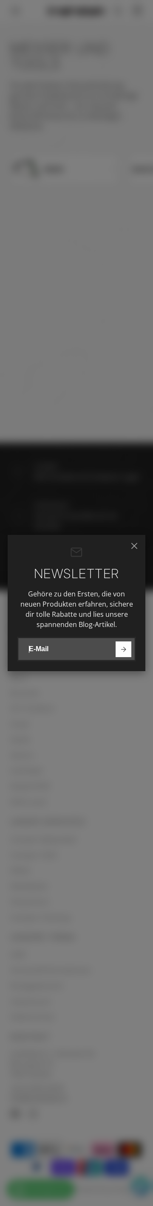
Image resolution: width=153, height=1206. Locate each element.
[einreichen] (123, 649)
